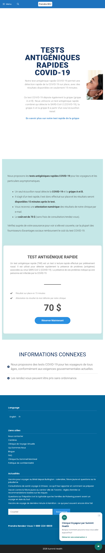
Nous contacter (15, 436)
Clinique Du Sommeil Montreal (22, 459)
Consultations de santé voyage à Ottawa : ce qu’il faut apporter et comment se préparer (51, 486)
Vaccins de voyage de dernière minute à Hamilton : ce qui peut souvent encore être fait (50, 503)
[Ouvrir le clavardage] (98, 546)
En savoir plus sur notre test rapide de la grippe (52, 118)
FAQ (10, 455)
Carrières (12, 440)
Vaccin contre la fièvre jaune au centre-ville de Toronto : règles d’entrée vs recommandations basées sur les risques (44, 491)
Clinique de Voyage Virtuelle (21, 444)
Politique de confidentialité (21, 463)
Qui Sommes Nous (17, 447)
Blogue (11, 451)
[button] (18, 4)
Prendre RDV (45, 4)
